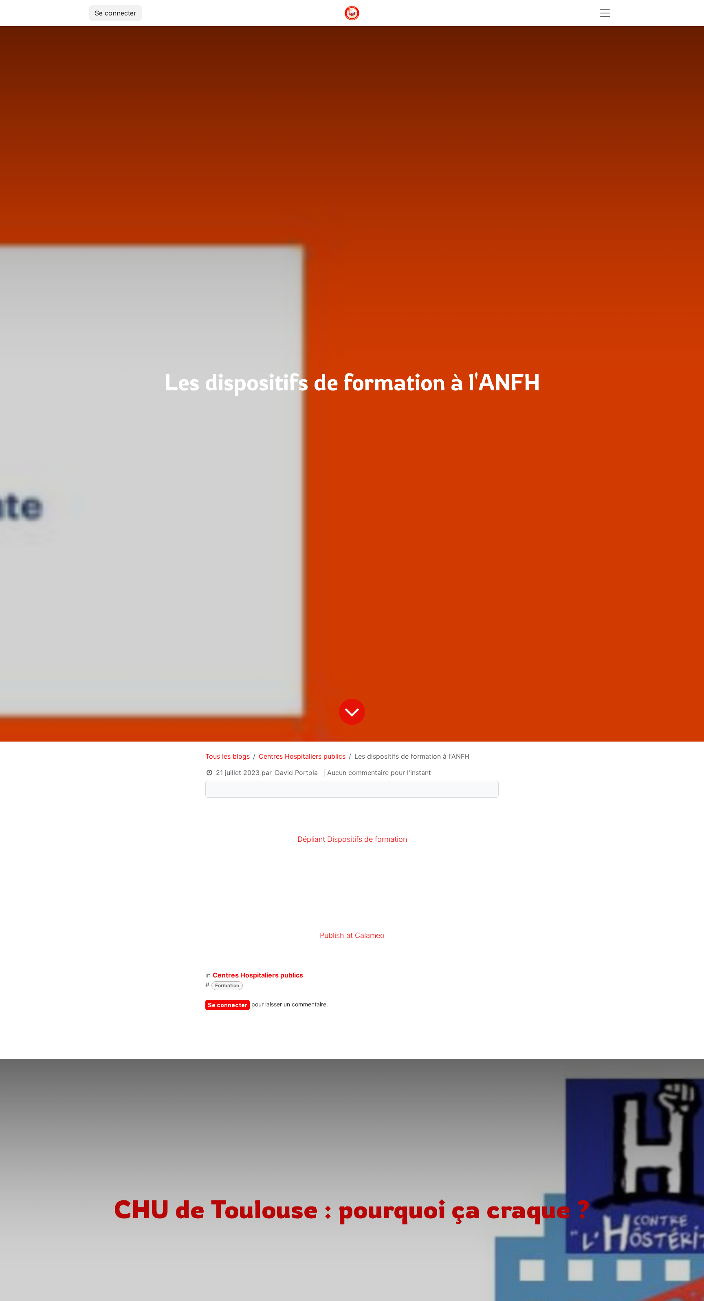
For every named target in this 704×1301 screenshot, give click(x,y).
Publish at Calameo (352, 935)
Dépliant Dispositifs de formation (352, 839)
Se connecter (115, 13)
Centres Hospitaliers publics (302, 756)
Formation (227, 985)
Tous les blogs (227, 756)
